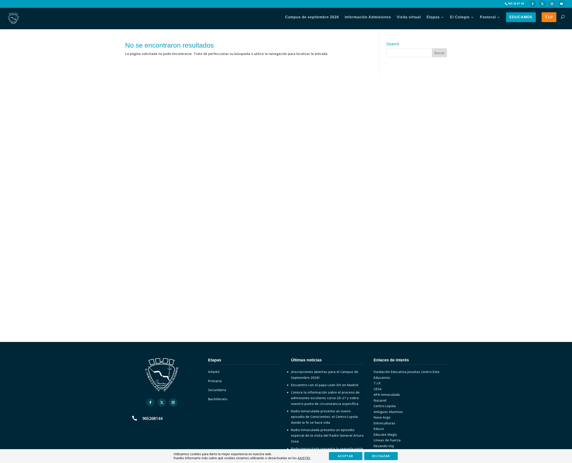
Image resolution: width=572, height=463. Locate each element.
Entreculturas (384, 423)
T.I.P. (377, 383)
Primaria (215, 381)
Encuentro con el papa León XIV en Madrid (324, 385)
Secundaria (217, 390)
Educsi (379, 428)
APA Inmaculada (387, 394)
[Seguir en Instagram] (173, 402)
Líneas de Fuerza (387, 440)
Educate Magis (385, 434)
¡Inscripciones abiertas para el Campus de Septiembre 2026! (324, 374)
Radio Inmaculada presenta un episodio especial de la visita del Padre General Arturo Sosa (327, 435)
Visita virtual (409, 17)
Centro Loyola (385, 406)
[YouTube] (561, 3)
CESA (378, 389)
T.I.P (549, 17)
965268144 (152, 418)
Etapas (433, 17)
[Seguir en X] (162, 402)
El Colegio (460, 17)
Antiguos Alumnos (388, 411)
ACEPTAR (345, 456)
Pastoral (488, 17)
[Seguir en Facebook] (150, 402)
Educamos (520, 17)
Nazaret (380, 400)
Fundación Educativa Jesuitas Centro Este (407, 371)
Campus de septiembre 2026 (312, 17)
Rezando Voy (384, 446)
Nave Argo (382, 417)
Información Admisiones (368, 17)
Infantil (213, 371)
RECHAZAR (381, 456)
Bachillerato (217, 399)
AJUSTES (304, 458)
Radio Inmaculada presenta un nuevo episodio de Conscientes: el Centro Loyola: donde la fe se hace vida (325, 417)
